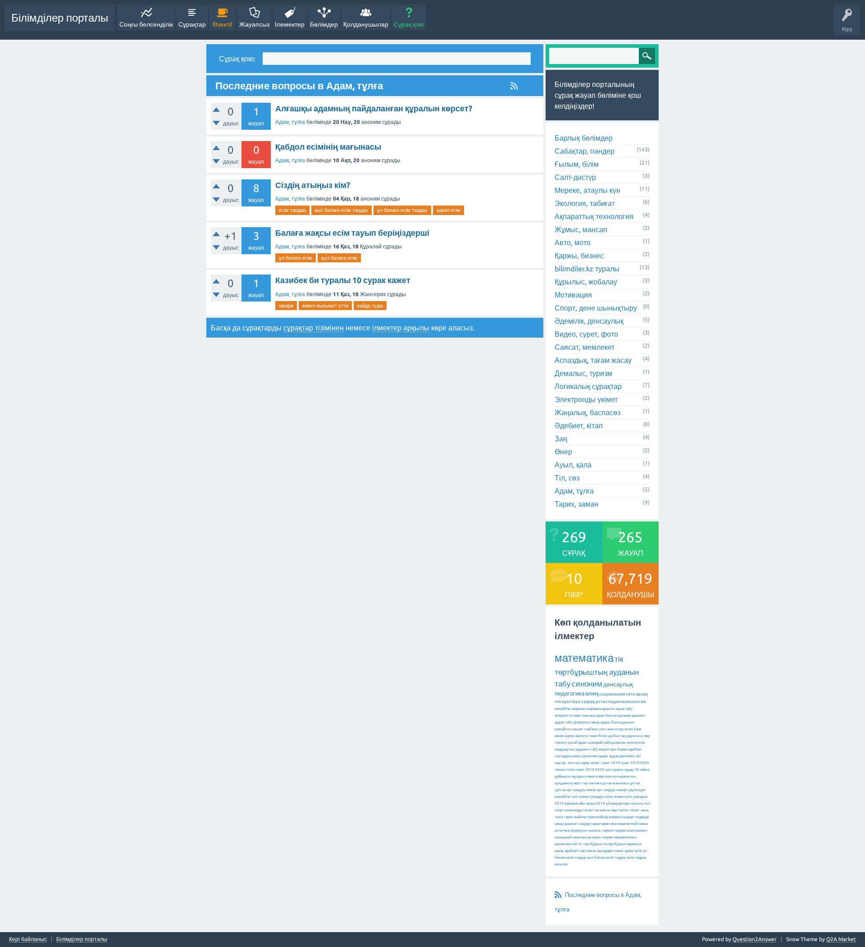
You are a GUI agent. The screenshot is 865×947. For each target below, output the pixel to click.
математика (584, 658)
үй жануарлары (618, 803)
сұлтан (560, 790)
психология (633, 701)
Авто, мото (573, 242)
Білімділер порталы (59, 18)
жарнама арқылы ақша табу (610, 709)
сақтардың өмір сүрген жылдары (581, 756)
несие (559, 736)
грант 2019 (610, 763)
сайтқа (608, 743)
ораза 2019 (595, 803)
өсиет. (596, 763)
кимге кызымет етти (325, 305)
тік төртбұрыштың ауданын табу (597, 671)
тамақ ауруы (600, 722)
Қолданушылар (365, 24)
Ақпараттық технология (594, 216)
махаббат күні (566, 797)
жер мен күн (608, 776)
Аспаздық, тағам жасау (593, 360)
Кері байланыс (28, 939)
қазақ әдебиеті (567, 851)
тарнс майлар (575, 817)
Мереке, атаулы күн (587, 190)
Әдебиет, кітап (579, 425)
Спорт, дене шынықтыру (596, 308)
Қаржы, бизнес (579, 256)
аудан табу (564, 722)
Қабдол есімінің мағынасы (328, 146)
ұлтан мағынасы (615, 783)
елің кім (561, 864)
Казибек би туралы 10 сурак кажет (342, 279)
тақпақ (588, 701)
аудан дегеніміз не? (625, 756)
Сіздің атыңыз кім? (312, 184)
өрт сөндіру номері (612, 790)
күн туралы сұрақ (619, 770)
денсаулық (618, 684)
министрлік (623, 797)
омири (286, 305)
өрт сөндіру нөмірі (581, 790)
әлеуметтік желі (568, 716)
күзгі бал (571, 701)
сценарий (594, 743)
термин (608, 830)
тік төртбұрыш (589, 844)
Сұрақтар (192, 24)
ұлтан (635, 783)
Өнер (563, 452)
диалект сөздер (577, 824)
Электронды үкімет (586, 399)
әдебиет (635, 749)
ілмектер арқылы (400, 328)
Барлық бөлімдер (584, 138)
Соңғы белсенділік (146, 24)
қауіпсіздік (637, 790)
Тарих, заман (576, 504)
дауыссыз (634, 736)
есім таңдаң (292, 210)
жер (647, 736)
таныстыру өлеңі (619, 729)
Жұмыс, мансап (581, 229)
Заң (561, 439)
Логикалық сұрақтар (588, 386)
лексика (588, 716)
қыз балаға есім (339, 258)
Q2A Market (841, 939)
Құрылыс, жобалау (586, 282)
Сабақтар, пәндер (585, 151)
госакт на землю (596, 810)
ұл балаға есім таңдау (402, 210)
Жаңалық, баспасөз (587, 412)
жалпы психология (630, 743)
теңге (593, 736)
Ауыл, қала (573, 465)
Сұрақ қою (409, 24)
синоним (587, 683)
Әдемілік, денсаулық (589, 321)
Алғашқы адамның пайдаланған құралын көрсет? (373, 108)
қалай (572, 743)
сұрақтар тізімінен (313, 328)
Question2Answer (755, 939)
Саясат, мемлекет (585, 347)
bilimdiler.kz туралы (587, 269)
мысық (637, 803)
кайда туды (370, 305)
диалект (639, 716)
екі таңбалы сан (591, 729)
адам (582, 743)
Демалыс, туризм (583, 373)
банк (638, 729)
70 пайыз (642, 770)
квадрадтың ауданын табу (576, 749)
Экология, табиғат (585, 203)
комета (591, 776)
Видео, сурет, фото (586, 334)
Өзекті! (222, 24)
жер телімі (619, 810)
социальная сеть (617, 693)
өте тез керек (579, 763)
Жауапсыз (254, 24)
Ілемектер (290, 24)
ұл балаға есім (295, 258)
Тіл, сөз (567, 478)
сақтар (560, 763)
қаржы (570, 736)
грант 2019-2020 (590, 770)
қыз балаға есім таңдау (341, 210)
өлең (591, 693)
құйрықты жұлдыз (570, 776)
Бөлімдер (324, 24)
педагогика (569, 693)
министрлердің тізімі (596, 797)
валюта (582, 736)
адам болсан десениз (613, 716)
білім (602, 736)
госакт (634, 810)
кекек (619, 851)
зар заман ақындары (597, 851)
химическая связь (586, 837)
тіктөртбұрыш (613, 844)
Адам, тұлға (290, 122)
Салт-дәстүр (575, 177)
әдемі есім (448, 210)
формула (581, 722)
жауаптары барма (613, 749)
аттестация (608, 701)
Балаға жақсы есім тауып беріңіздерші (352, 232)
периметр (634, 844)
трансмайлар (597, 817)
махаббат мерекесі (570, 709)
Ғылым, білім (577, 164)
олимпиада (574, 810)
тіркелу (561, 743)
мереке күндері (621, 817)
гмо (647, 803)
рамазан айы (575, 803)
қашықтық (627, 776)
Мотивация (573, 295)
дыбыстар (616, 736)
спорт (559, 810)
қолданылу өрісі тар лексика (578, 783)
